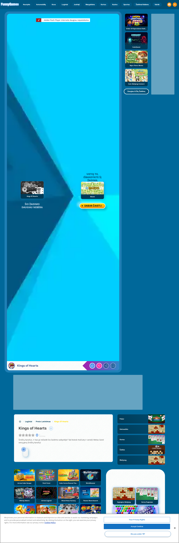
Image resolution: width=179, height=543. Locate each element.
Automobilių (41, 4)
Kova (54, 4)
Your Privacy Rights (137, 519)
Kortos (103, 4)
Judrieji (77, 4)
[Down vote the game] (99, 366)
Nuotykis (26, 4)
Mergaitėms (90, 4)
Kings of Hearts (61, 421)
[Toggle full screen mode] (113, 366)
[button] (169, 4)
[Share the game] (106, 366)
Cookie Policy (50, 522)
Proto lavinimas (43, 421)
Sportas (126, 4)
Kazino (115, 4)
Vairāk (157, 4)
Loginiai (65, 4)
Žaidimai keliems (142, 4)
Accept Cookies (137, 526)
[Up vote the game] (92, 366)
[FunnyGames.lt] (20, 421)
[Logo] (10, 4)
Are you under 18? (138, 534)
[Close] (175, 528)
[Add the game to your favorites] (51, 428)
